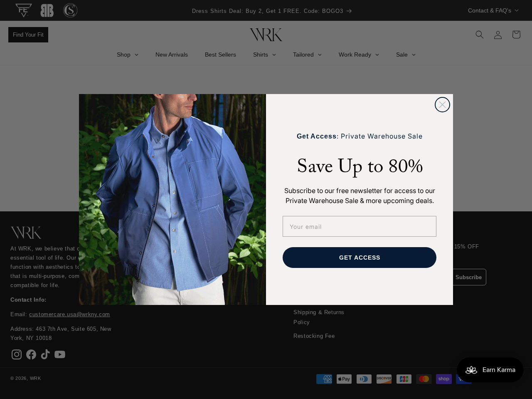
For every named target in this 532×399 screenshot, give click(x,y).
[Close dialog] (442, 104)
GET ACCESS (359, 257)
